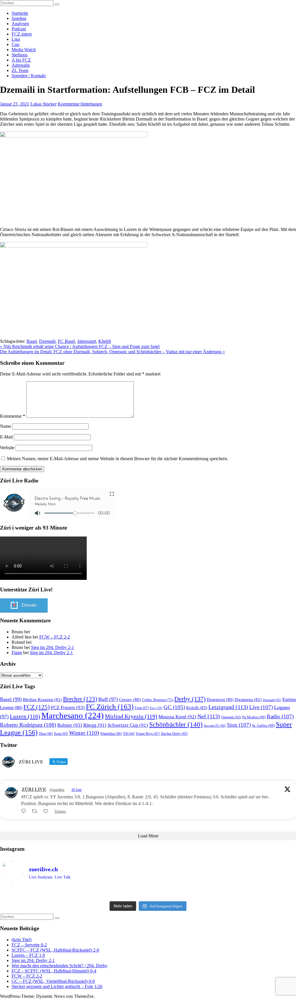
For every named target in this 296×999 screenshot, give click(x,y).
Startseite (20, 13)
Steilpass (19, 54)
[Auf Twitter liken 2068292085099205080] (47, 811)
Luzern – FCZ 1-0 (28, 955)
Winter (84, 733)
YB (128, 734)
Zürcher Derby (174, 734)
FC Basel (66, 341)
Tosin (61, 734)
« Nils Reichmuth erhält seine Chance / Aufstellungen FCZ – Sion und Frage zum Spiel (80, 346)
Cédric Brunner (157, 700)
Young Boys (148, 734)
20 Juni (76, 790)
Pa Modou (254, 717)
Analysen (20, 23)
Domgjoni (220, 699)
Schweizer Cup (128, 725)
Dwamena (248, 699)
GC (174, 707)
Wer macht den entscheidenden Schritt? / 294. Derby (60, 965)
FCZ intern (22, 34)
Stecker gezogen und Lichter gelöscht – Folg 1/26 (57, 986)
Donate (29, 605)
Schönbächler (176, 724)
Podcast (19, 28)
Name (5, 426)
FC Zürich (110, 707)
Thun (46, 734)
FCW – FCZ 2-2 (54, 636)
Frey (156, 708)
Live (261, 707)
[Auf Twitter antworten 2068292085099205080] (25, 811)
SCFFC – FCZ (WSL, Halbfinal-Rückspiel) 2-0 (55, 950)
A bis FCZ (21, 60)
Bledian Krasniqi (42, 699)
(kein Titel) (22, 939)
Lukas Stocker (43, 103)
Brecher (80, 698)
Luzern (25, 716)
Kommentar (12, 416)
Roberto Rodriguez (28, 725)
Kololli (196, 707)
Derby (190, 698)
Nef (208, 716)
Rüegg (94, 725)
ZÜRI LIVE (34, 789)
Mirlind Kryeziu (131, 716)
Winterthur (111, 734)
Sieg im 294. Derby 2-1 (52, 647)
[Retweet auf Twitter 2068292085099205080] (36, 811)
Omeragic (231, 717)
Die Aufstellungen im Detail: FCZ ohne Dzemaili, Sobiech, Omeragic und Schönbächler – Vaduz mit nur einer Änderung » (112, 351)
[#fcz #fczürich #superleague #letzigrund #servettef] (148, 893)
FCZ (36, 707)
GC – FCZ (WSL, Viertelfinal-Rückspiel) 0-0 (53, 981)
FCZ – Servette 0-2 (29, 944)
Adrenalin (21, 65)
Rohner (69, 725)
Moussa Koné (177, 716)
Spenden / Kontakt (29, 75)
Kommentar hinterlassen (80, 103)
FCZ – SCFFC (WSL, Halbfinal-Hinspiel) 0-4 (54, 970)
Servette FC (215, 725)
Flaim (17, 652)
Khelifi (104, 341)
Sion (239, 725)
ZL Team (20, 70)
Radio (280, 716)
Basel (32, 341)
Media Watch (24, 49)
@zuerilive (57, 790)
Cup (15, 44)
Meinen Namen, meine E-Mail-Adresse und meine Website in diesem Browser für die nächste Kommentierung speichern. (117, 458)
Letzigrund (228, 707)
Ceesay (130, 699)
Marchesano (72, 715)
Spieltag (19, 18)
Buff (108, 699)
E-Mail (6, 436)
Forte (142, 708)
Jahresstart (86, 341)
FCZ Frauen (68, 707)
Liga (16, 39)
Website (7, 447)
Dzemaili (47, 341)
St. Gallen (263, 725)
